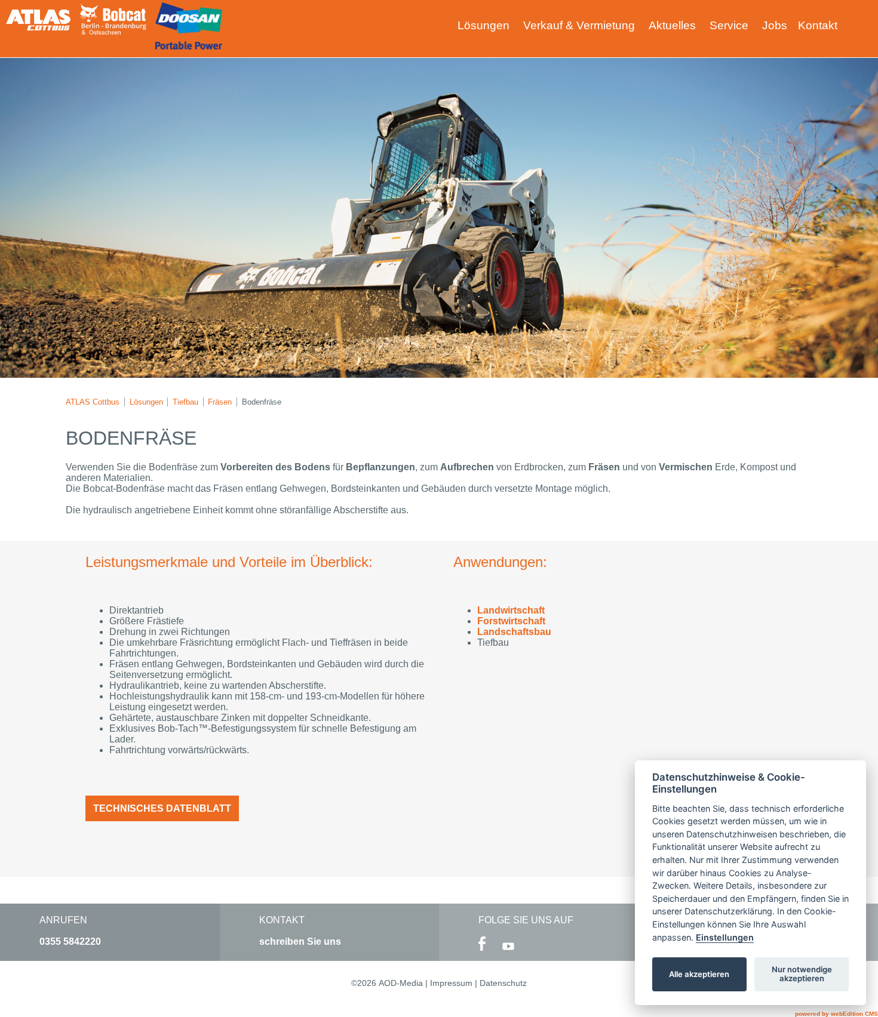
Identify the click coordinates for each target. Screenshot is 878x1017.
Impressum (451, 983)
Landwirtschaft (511, 610)
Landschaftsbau (514, 632)
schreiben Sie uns (300, 941)
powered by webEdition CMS (836, 1013)
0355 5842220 (70, 941)
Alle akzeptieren (699, 974)
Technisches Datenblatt (162, 808)
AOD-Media (401, 983)
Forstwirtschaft (511, 621)
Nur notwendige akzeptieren (802, 974)
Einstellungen (725, 937)
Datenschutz (503, 983)
